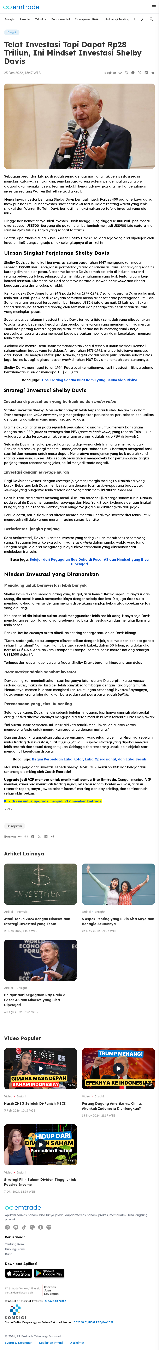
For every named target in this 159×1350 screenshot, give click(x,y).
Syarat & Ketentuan (18, 1343)
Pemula (25, 19)
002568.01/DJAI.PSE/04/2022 (93, 1322)
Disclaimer (77, 1343)
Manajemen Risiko (87, 19)
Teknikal (40, 19)
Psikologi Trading (117, 19)
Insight (10, 19)
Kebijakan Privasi (51, 1343)
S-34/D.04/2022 (55, 1301)
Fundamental (60, 19)
